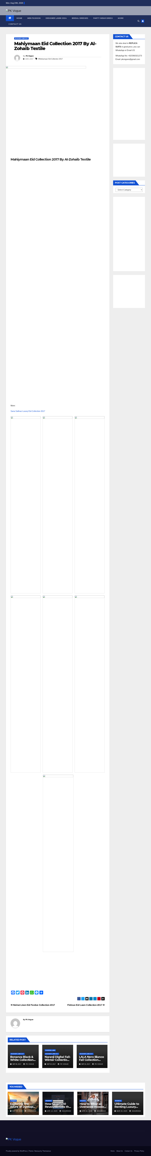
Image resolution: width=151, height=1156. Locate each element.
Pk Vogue (30, 56)
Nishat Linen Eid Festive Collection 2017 (34, 1005)
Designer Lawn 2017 (21, 38)
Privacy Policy (139, 1151)
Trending (49, 1100)
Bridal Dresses (80, 18)
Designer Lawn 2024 (56, 18)
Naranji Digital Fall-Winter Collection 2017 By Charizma (58, 1059)
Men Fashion (34, 18)
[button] (138, 21)
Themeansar (46, 1151)
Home (19, 18)
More (120, 18)
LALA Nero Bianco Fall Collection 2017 (91, 1059)
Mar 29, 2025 (122, 1111)
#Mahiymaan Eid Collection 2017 (50, 59)
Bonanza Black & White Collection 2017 (21, 1059)
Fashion (13, 1100)
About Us (119, 1151)
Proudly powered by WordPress (17, 1151)
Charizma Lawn (50, 1050)
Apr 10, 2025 (87, 1111)
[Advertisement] (58, 139)
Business (118, 1100)
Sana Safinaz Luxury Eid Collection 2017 (28, 411)
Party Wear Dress (103, 18)
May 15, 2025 (17, 1111)
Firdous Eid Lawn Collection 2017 (85, 1005)
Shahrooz (31, 1111)
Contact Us (14, 24)
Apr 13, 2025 (52, 1111)
